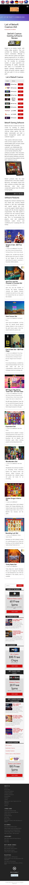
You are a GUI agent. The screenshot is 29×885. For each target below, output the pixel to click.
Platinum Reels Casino (14, 598)
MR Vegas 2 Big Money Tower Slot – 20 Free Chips (14, 390)
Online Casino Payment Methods (11, 812)
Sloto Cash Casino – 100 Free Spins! (11, 833)
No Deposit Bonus (9, 252)
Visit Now (14, 611)
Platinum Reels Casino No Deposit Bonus (12, 828)
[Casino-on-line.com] (14, 12)
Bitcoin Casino (7, 818)
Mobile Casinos (7, 813)
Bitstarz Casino (14, 682)
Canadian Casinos (10, 751)
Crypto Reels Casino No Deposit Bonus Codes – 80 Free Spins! (18, 730)
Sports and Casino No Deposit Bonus (12, 830)
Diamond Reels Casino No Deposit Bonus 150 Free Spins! (18, 632)
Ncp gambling (7, 796)
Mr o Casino (14, 654)
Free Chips (20, 248)
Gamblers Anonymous (9, 794)
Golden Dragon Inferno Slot (13, 499)
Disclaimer (6, 803)
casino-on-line (8, 29)
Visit (20, 84)
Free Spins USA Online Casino (10, 826)
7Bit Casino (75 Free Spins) (17, 704)
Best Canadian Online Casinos (10, 848)
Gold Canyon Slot (11, 316)
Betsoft (15, 248)
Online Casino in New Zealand (13, 753)
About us (6, 787)
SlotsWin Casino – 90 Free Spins (18, 620)
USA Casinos (9, 745)
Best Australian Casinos (9, 850)
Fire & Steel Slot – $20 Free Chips (14, 350)
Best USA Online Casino (9, 846)
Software (14, 29)
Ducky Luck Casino (14, 763)
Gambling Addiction (8, 792)
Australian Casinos (10, 748)
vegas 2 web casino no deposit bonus (14, 398)
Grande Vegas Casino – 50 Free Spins (12, 831)
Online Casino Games (18, 252)
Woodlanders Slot (11, 461)
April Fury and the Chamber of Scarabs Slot (14, 282)
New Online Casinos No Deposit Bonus (14, 250)
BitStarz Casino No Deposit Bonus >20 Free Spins (18, 717)
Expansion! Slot (11, 426)
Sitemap (6, 805)
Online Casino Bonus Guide (10, 810)
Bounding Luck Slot (12, 533)
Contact (6, 799)
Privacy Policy (7, 789)
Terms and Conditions (9, 791)
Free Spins (6, 840)
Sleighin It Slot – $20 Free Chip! (14, 245)
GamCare (6, 797)
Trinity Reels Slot (11, 564)
